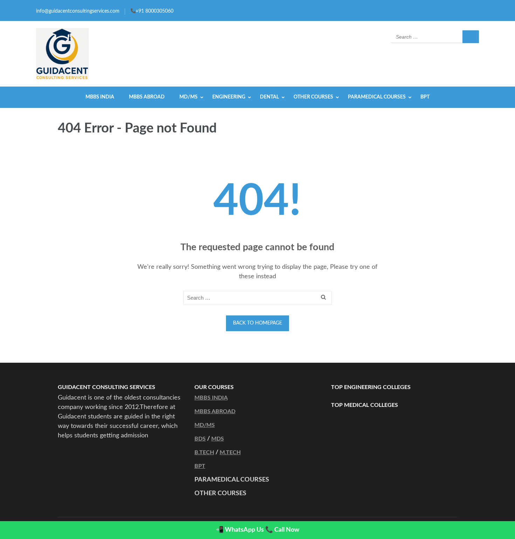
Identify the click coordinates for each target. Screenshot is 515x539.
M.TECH (230, 452)
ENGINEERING (228, 97)
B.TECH (204, 452)
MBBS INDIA (211, 398)
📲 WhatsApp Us (240, 530)
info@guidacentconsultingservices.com (77, 11)
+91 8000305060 (154, 11)
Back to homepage (257, 323)
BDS (200, 439)
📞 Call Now (282, 530)
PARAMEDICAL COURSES (377, 97)
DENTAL (269, 97)
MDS (217, 439)
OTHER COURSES (313, 97)
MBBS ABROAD (214, 411)
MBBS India (99, 97)
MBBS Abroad (147, 97)
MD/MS (188, 97)
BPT (425, 97)
